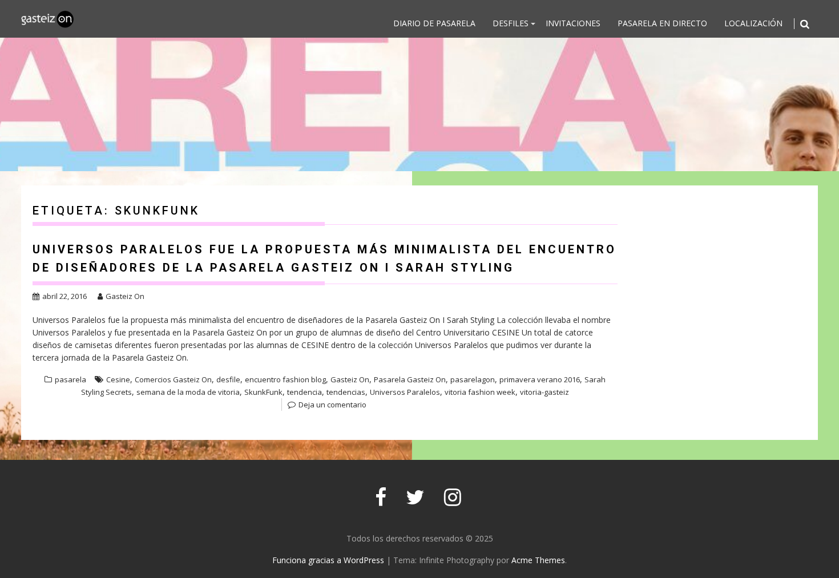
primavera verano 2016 (539, 379)
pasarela (70, 379)
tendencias (345, 392)
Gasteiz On (125, 296)
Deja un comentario (332, 404)
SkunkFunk (263, 392)
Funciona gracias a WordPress (328, 560)
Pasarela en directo (662, 23)
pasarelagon (472, 379)
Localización (753, 23)
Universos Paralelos (405, 392)
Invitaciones (573, 23)
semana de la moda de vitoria (188, 392)
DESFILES (511, 23)
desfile (228, 379)
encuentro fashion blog (285, 379)
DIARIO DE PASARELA (434, 23)
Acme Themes (538, 560)
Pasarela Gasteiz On (410, 379)
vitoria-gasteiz (544, 392)
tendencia (304, 392)
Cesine (118, 379)
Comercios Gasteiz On (173, 379)
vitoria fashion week (480, 392)
